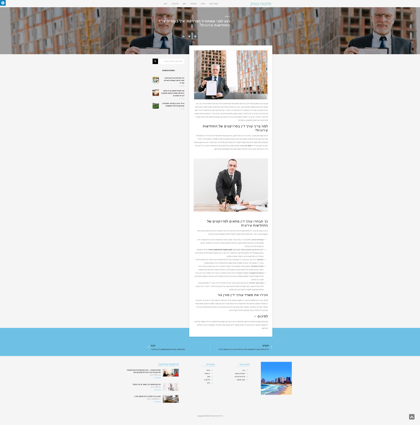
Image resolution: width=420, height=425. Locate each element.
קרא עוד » (182, 86)
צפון (184, 3)
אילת (203, 3)
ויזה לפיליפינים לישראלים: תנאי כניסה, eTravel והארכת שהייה (174, 80)
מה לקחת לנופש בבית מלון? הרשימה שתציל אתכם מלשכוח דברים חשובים (172, 93)
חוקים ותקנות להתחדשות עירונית (221, 250)
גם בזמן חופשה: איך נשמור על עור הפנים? (147, 384)
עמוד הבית (213, 3)
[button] (195, 36)
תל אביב (175, 3)
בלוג (165, 3)
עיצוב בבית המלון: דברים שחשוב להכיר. (147, 396)
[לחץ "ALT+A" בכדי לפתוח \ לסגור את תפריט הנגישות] (3, 3)
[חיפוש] (155, 61)
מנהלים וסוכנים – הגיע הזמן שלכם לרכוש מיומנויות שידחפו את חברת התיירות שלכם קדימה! (144, 371)
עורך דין (248, 146)
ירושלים (193, 3)
